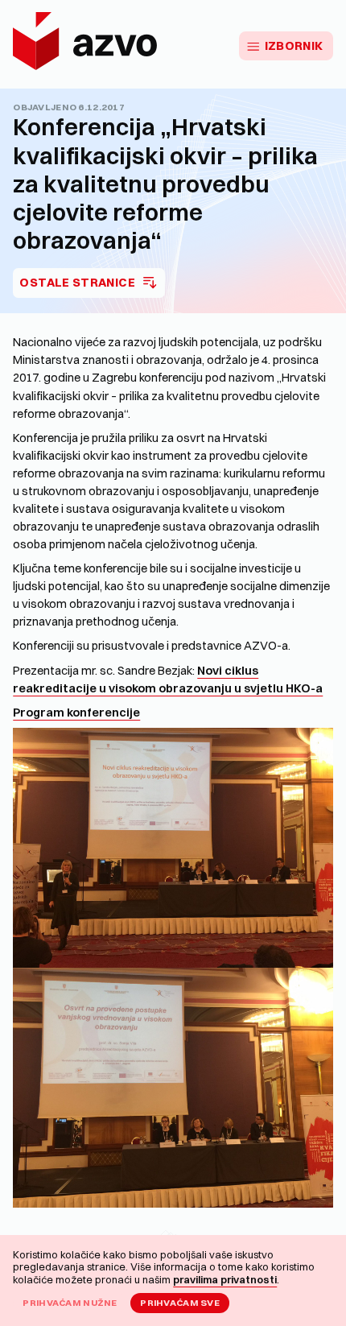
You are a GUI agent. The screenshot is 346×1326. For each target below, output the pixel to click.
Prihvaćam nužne (70, 1302)
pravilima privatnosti (225, 1279)
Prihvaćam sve (180, 1302)
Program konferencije (76, 712)
